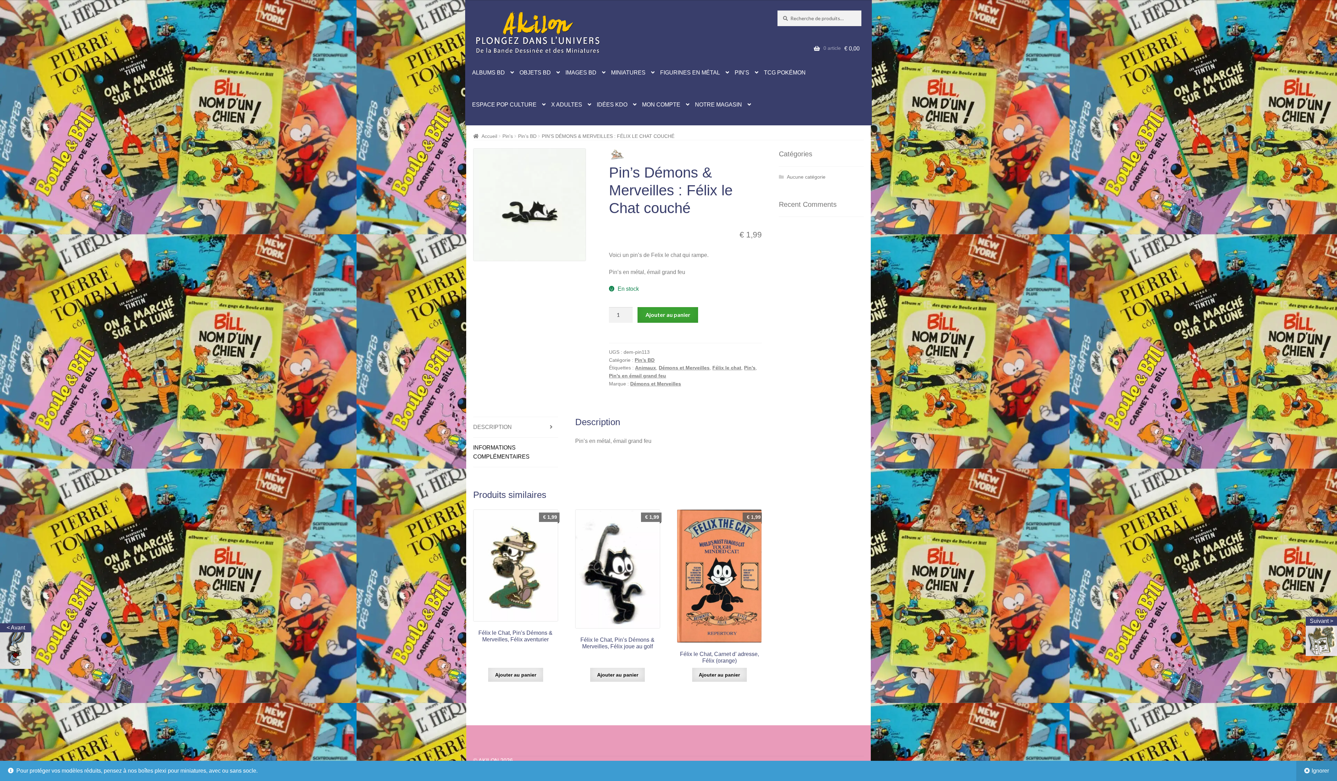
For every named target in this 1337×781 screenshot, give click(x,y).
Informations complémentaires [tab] (501, 452)
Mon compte (661, 105)
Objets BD (535, 73)
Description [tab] (492, 427)
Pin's (507, 136)
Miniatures (628, 73)
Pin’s (742, 73)
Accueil (489, 136)
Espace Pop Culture (504, 105)
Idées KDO (612, 105)
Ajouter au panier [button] (515, 675)
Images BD (580, 73)
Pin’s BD (527, 136)
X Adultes (566, 105)
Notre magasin (718, 105)
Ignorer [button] (1320, 771)
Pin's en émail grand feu (637, 375)
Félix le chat (726, 367)
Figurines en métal (690, 73)
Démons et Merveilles (684, 367)
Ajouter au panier (668, 314)
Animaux (645, 367)
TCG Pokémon (785, 73)
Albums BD (488, 73)
